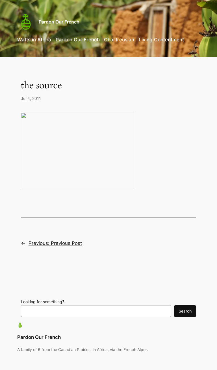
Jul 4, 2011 (31, 98)
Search (185, 311)
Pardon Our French (59, 22)
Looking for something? (42, 301)
